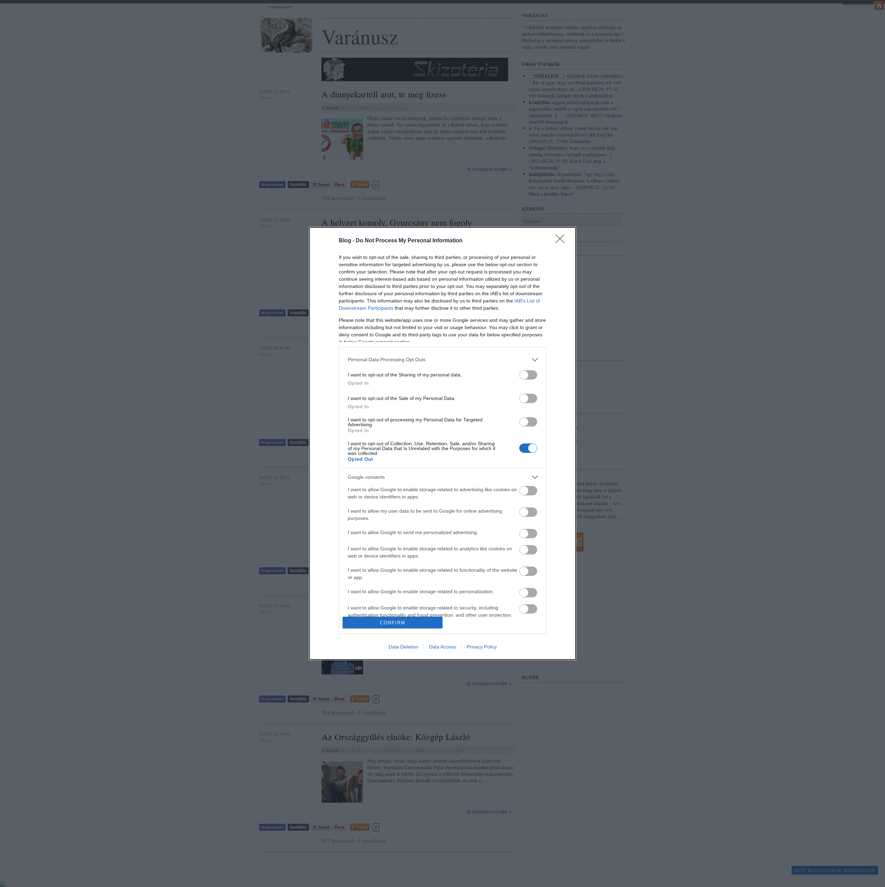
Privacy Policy (482, 647)
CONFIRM (393, 622)
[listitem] (442, 359)
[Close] (562, 241)
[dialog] (442, 443)
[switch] (528, 375)
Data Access (442, 647)
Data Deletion (403, 647)
